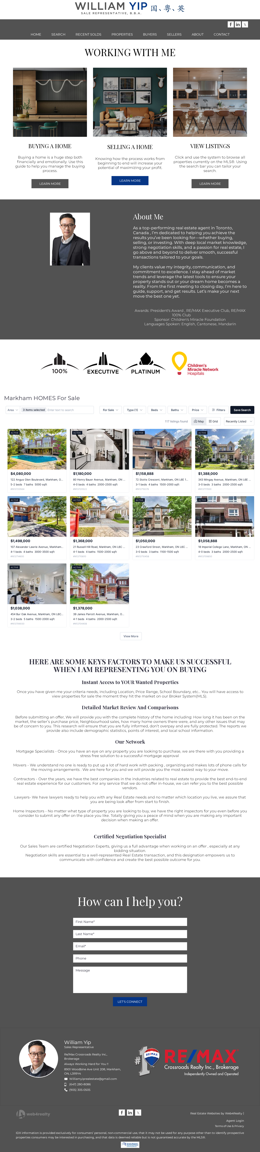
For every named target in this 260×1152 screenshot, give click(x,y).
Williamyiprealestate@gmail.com (93, 1079)
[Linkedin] (238, 24)
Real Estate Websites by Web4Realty (216, 1113)
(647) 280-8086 (80, 1084)
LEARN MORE (50, 184)
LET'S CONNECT (130, 1002)
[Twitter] (245, 24)
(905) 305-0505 (79, 1090)
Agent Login (235, 1121)
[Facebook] (231, 24)
